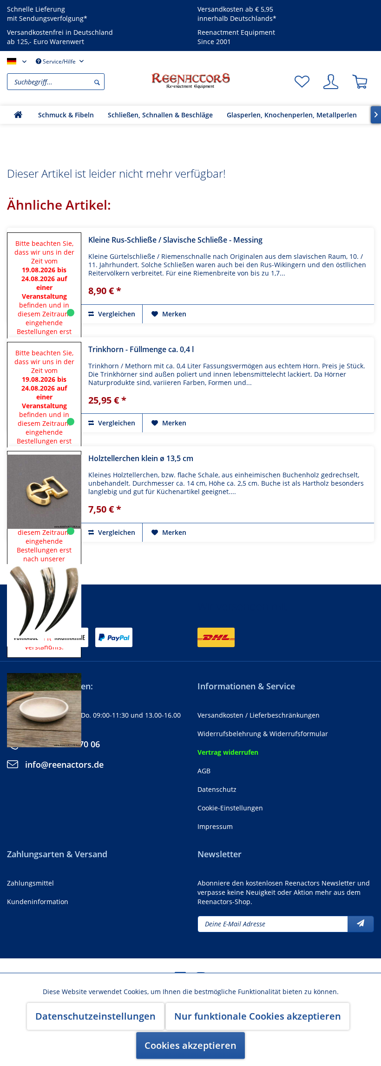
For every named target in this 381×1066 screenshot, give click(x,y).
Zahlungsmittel (30, 883)
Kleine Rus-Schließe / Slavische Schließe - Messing (175, 240)
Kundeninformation (37, 901)
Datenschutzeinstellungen (95, 1016)
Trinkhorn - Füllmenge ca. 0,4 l (141, 349)
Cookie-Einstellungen (230, 807)
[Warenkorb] (359, 81)
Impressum (215, 826)
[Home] (18, 115)
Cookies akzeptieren (190, 1045)
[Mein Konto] (330, 81)
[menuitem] (76, 81)
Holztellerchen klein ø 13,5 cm (140, 458)
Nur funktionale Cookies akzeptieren (257, 1016)
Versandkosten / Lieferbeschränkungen (258, 715)
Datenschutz (216, 789)
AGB (203, 770)
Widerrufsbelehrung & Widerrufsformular (262, 733)
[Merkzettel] (302, 81)
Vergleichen (115, 313)
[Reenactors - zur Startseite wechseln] (190, 80)
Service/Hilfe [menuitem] (59, 61)
